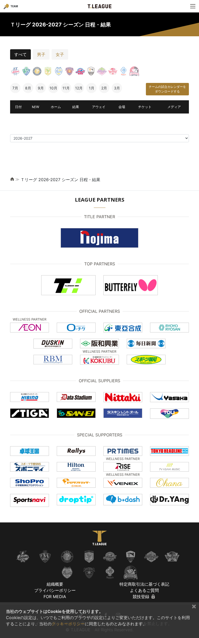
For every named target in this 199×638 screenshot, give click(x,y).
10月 (53, 88)
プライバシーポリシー (55, 590)
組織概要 (55, 584)
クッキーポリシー (68, 623)
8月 (28, 88)
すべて (20, 54)
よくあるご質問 (144, 590)
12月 (79, 88)
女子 (60, 54)
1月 (91, 88)
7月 (15, 88)
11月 (66, 88)
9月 (41, 88)
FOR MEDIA (55, 596)
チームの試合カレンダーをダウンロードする (167, 89)
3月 (117, 88)
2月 (104, 88)
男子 (41, 54)
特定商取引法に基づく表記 (144, 584)
